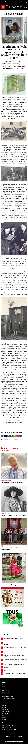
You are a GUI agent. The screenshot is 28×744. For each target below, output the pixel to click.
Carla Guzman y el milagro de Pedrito (12, 482)
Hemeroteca (4, 2)
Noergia (20, 736)
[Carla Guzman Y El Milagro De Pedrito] (14, 466)
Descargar (14, 585)
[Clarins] (12, 606)
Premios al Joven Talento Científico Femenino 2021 (11, 548)
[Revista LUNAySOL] (16, 7)
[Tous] (12, 628)
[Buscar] (22, 2)
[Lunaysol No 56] (14, 568)
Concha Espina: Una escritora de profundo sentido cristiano (13, 516)
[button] (2, 436)
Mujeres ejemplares (14, 13)
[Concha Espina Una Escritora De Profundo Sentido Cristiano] (14, 499)
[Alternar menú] (3, 7)
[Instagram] (27, 2)
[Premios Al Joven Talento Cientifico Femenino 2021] (14, 531)
